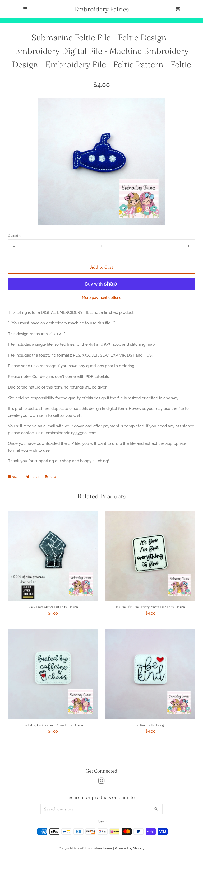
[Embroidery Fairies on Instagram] (101, 781)
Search (102, 821)
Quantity (14, 235)
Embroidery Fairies (101, 9)
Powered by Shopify (129, 848)
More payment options (101, 298)
